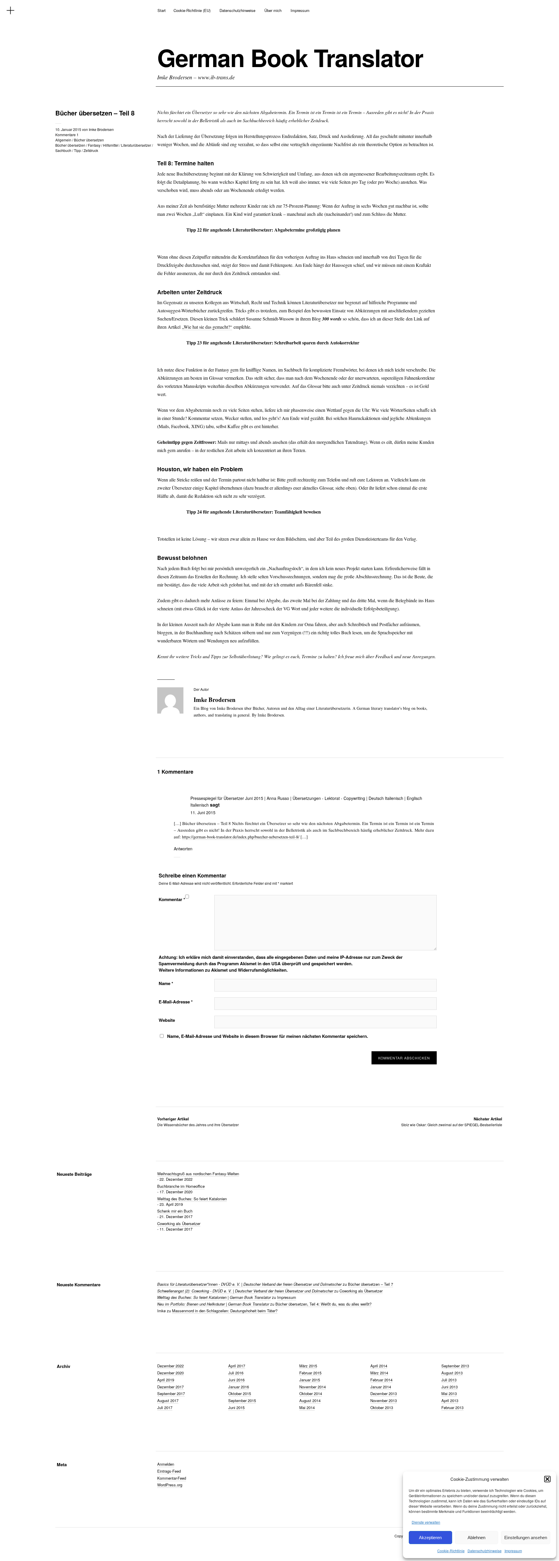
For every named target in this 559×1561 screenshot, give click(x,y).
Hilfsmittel (110, 145)
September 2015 (242, 1400)
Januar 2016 (238, 1387)
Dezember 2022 (170, 1366)
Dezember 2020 (170, 1373)
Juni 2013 (449, 1387)
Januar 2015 (309, 1380)
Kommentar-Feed (171, 1478)
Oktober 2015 (239, 1393)
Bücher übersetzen (89, 139)
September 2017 (171, 1393)
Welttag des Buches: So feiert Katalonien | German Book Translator (214, 1297)
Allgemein (63, 139)
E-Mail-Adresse (176, 1001)
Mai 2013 (449, 1393)
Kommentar (172, 899)
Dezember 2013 (383, 1393)
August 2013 (452, 1373)
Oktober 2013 (381, 1407)
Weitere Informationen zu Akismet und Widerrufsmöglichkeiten (222, 970)
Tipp (77, 150)
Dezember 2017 (170, 1387)
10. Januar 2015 (68, 129)
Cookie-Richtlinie (451, 1550)
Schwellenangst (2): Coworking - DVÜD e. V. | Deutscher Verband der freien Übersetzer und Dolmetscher (245, 1291)
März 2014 (379, 1373)
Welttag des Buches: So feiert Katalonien (192, 1198)
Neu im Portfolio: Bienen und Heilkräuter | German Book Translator (213, 1304)
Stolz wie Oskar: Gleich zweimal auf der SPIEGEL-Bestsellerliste (451, 1121)
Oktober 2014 (310, 1393)
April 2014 (378, 1366)
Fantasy (94, 145)
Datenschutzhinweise (485, 1550)
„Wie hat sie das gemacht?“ (207, 327)
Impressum (513, 1550)
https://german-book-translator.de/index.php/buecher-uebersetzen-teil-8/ (240, 837)
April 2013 (449, 1400)
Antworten (183, 849)
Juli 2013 (449, 1380)
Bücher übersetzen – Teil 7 (370, 1284)
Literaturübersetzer (136, 145)
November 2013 (383, 1400)
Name (166, 983)
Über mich (273, 10)
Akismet (248, 963)
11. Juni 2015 (202, 812)
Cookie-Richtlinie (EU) (192, 10)
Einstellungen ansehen (525, 1537)
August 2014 (310, 1400)
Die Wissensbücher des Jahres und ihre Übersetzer (198, 1121)
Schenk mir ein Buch (174, 1211)
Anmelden (165, 1464)
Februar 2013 (452, 1407)
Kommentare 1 (67, 134)
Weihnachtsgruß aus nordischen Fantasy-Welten (198, 1173)
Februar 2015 (310, 1373)
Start (162, 10)
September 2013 (455, 1366)
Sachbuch (63, 150)
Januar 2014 (380, 1387)
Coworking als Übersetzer (178, 1223)
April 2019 (165, 1380)
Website (167, 1020)
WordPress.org (169, 1485)
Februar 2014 (381, 1380)
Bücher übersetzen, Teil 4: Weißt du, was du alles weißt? (323, 1304)
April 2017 (236, 1366)
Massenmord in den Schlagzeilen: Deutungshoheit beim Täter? (224, 1310)
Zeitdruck (91, 150)
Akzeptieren (430, 1537)
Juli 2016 (235, 1373)
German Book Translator (290, 57)
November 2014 (312, 1387)
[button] (547, 1479)
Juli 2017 (164, 1407)
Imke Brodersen (101, 129)
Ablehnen (476, 1537)
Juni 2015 (236, 1407)
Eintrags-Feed (169, 1471)
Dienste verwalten (426, 1522)
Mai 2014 (307, 1407)
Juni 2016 (236, 1380)
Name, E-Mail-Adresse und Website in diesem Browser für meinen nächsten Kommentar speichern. (267, 1036)
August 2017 (167, 1400)
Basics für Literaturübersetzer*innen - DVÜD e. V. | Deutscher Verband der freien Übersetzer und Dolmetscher (249, 1284)
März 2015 (308, 1366)
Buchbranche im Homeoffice (181, 1186)
